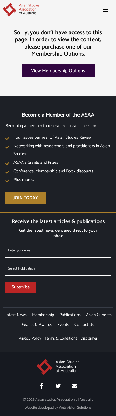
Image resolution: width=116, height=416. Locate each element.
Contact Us (84, 324)
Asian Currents (99, 315)
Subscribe (21, 287)
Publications (70, 315)
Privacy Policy (30, 338)
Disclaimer (88, 338)
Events (63, 324)
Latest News (16, 315)
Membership (43, 315)
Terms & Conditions (61, 338)
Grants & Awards (37, 324)
